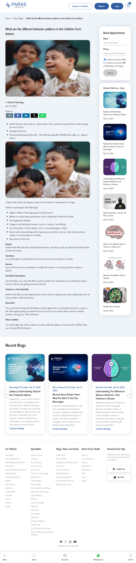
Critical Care (35, 509)
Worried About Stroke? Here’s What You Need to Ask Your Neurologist (113, 146)
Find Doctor (9, 455)
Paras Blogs (18, 18)
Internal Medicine (36, 495)
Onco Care (34, 458)
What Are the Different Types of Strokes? (114, 276)
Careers (84, 477)
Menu (5, 559)
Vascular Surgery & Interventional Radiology (42, 533)
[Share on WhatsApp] (42, 115)
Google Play (121, 469)
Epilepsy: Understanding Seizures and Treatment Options (114, 113)
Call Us (130, 559)
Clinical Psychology (37, 502)
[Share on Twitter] (34, 115)
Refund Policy (86, 466)
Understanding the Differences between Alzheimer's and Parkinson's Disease (114, 181)
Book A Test (9, 466)
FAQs (83, 473)
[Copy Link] (9, 115)
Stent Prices (60, 466)
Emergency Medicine (38, 521)
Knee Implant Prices (63, 469)
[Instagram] (70, 542)
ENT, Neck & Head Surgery (40, 491)
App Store (120, 477)
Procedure (8, 495)
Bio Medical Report (62, 473)
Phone (106, 49)
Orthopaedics (35, 469)
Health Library (61, 455)
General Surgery (36, 480)
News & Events (61, 458)
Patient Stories (10, 484)
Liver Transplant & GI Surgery (41, 528)
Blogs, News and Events (67, 449)
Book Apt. (65, 559)
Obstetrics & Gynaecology (39, 473)
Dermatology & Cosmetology (40, 488)
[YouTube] (75, 542)
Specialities (36, 449)
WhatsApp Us (98, 559)
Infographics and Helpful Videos (66, 462)
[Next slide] (130, 394)
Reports (102, 6)
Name (105, 38)
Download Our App (116, 449)
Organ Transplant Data (63, 477)
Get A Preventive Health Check (15, 469)
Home (7, 18)
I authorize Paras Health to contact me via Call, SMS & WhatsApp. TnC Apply (114, 63)
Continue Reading (16, 428)
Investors (85, 462)
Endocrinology (35, 524)
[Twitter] (65, 542)
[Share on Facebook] (17, 115)
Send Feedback (10, 491)
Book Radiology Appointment (15, 462)
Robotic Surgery (10, 473)
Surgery (8, 506)
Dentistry (34, 499)
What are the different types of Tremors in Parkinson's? (114, 245)
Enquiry (84, 480)
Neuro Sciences (36, 462)
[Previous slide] (6, 394)
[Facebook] (60, 542)
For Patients (11, 449)
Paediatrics (34, 517)
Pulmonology (35, 513)
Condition (8, 502)
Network (8, 480)
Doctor (7, 499)
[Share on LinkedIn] (26, 115)
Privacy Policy (86, 469)
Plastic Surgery (36, 484)
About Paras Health (91, 449)
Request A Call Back (80, 6)
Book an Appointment (12, 458)
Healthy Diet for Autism (111, 306)
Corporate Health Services (65, 480)
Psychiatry (34, 506)
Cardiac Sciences (36, 455)
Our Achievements (88, 458)
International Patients (12, 477)
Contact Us (9, 488)
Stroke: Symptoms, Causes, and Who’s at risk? (114, 214)
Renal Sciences (36, 477)
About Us (85, 455)
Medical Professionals (63, 484)
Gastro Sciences (36, 466)
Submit (110, 72)
